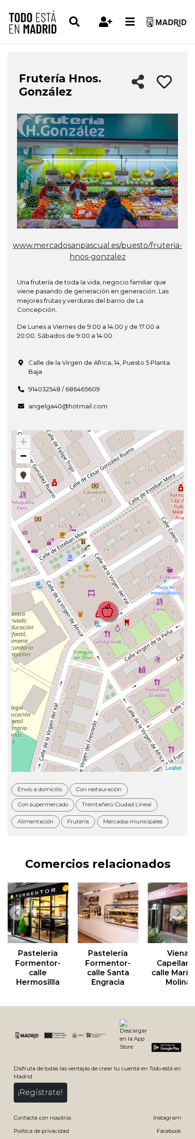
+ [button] (23, 442)
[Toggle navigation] (130, 22)
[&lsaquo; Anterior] (16, 912)
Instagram (167, 1117)
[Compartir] (138, 82)
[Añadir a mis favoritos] (164, 82)
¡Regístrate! (40, 1092)
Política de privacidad (41, 1131)
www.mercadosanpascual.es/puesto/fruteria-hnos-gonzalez (97, 251)
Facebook (169, 1131)
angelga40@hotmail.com (67, 406)
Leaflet (173, 767)
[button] (23, 475)
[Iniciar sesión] (106, 22)
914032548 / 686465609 (64, 389)
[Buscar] (81, 22)
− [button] (23, 456)
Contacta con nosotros (42, 1117)
